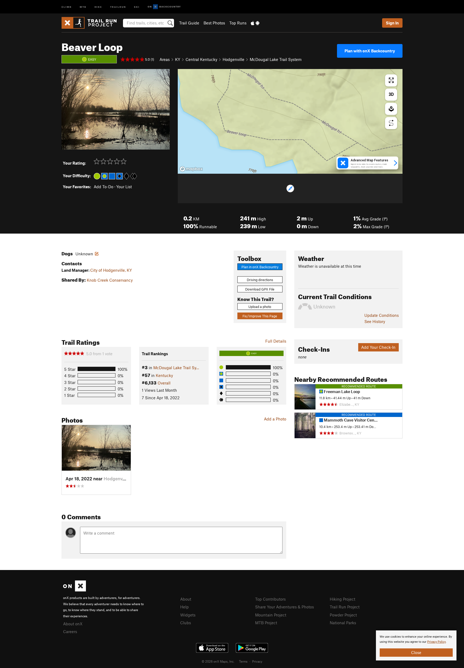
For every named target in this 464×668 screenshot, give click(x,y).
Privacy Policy (436, 642)
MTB (83, 6)
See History (374, 321)
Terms (243, 661)
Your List (124, 186)
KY (177, 59)
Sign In (392, 22)
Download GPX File (259, 289)
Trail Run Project (345, 606)
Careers (70, 631)
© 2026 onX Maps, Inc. (218, 661)
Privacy (257, 661)
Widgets (187, 614)
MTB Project (266, 622)
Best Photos (214, 22)
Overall (164, 382)
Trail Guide (189, 22)
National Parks (343, 622)
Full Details (275, 341)
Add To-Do (103, 186)
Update (381, 315)
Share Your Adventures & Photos (284, 606)
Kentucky (164, 375)
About (185, 599)
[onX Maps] (74, 589)
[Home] (91, 23)
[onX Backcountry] (164, 7)
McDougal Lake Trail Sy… (176, 367)
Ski (137, 6)
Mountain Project (270, 614)
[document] (416, 645)
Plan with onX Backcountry (370, 50)
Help (184, 606)
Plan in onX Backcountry (259, 267)
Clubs (185, 622)
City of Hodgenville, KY (111, 270)
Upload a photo (259, 306)
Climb (66, 6)
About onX (72, 623)
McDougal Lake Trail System (276, 59)
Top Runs (238, 22)
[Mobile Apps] (255, 22)
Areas (165, 59)
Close (416, 652)
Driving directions (260, 280)
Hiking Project (342, 599)
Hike (98, 6)
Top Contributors (270, 599)
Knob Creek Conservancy (110, 280)
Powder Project (343, 614)
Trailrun (118, 6)
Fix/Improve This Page (259, 316)
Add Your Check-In (378, 347)
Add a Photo (275, 418)
